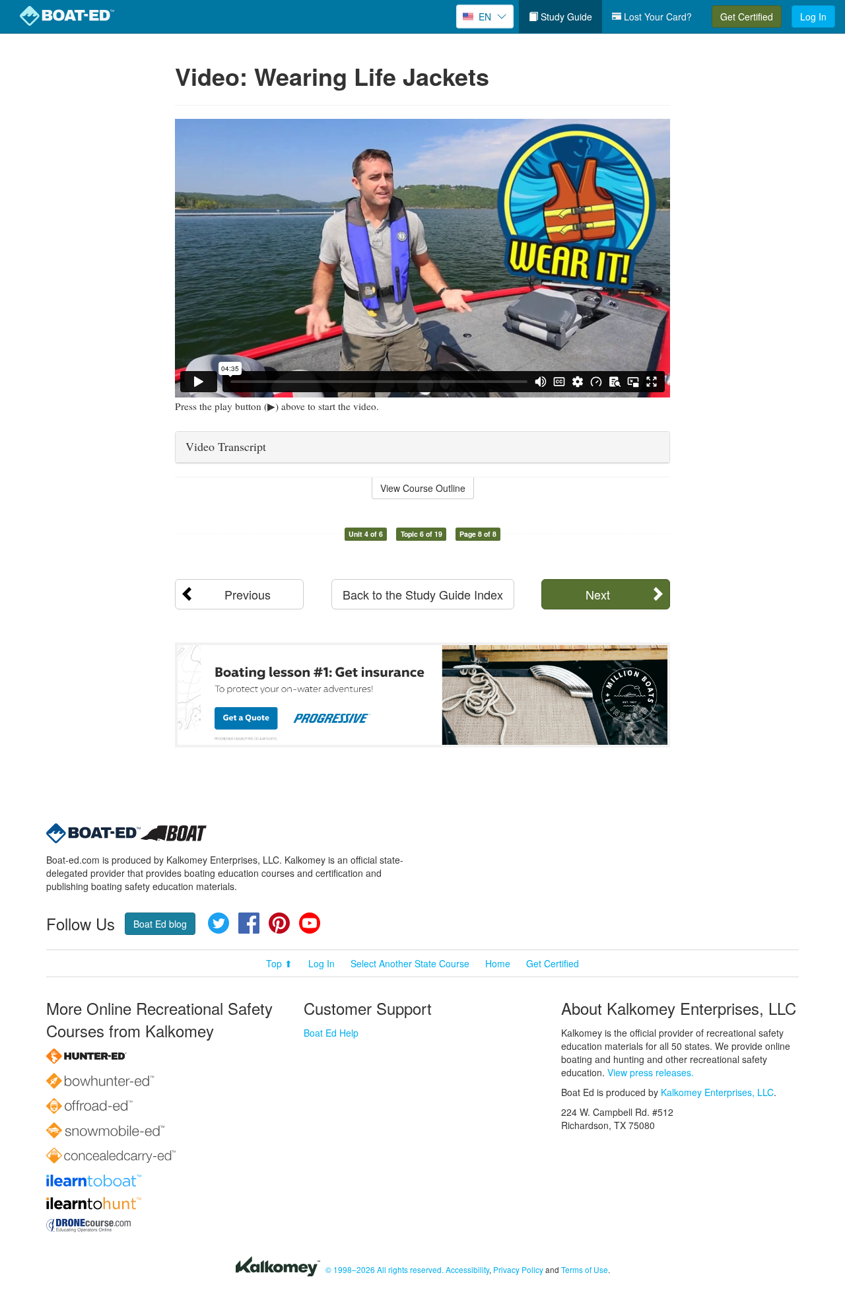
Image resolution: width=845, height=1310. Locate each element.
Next (598, 594)
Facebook (248, 923)
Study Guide (565, 16)
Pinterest (279, 923)
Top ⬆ (279, 963)
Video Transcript (226, 446)
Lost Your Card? (656, 16)
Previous (247, 594)
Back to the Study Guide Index (423, 594)
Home (497, 963)
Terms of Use (584, 1269)
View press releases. (650, 1072)
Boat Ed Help (331, 1032)
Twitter (218, 923)
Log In (813, 16)
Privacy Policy (518, 1269)
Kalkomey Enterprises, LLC (717, 1092)
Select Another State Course (410, 963)
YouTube (309, 923)
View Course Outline (422, 488)
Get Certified (746, 16)
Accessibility (467, 1269)
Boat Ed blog (160, 923)
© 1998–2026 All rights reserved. (384, 1269)
